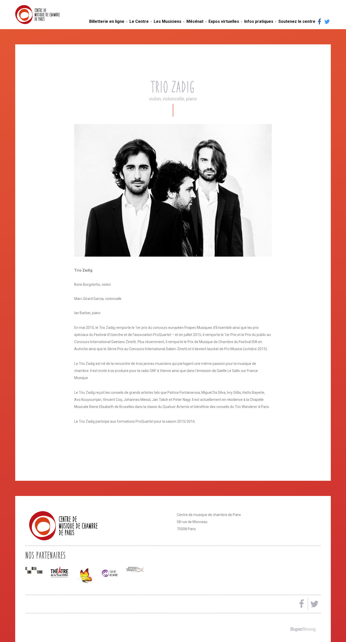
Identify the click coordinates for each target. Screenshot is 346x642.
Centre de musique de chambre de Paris (49, 14)
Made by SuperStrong (303, 629)
